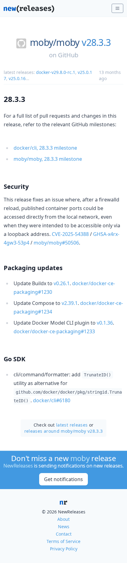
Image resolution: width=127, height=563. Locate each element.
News (63, 526)
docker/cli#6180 (51, 400)
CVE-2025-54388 (70, 234)
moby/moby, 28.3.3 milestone (48, 159)
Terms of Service (63, 541)
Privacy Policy (63, 549)
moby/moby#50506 (56, 242)
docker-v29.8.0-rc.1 (55, 72)
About (63, 519)
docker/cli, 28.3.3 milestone (45, 147)
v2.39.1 (70, 303)
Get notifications (63, 479)
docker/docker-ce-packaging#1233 (54, 331)
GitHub (68, 55)
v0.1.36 (105, 322)
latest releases (72, 425)
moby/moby (54, 42)
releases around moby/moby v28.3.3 (63, 431)
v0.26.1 (62, 283)
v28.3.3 (96, 42)
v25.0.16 (17, 78)
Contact (64, 534)
